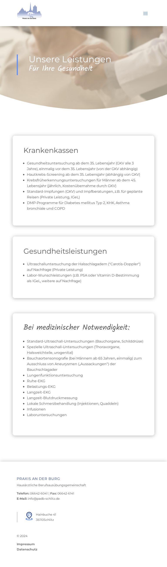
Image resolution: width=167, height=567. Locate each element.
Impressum (26, 544)
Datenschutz (27, 549)
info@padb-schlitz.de (44, 498)
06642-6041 (39, 493)
